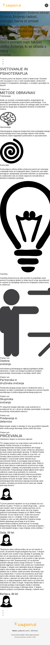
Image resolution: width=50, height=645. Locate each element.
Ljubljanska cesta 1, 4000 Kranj (28, 631)
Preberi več (4, 89)
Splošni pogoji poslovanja (32, 635)
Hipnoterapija (5, 127)
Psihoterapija (5, 96)
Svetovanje (4, 165)
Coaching (3, 274)
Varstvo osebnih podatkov (18, 635)
